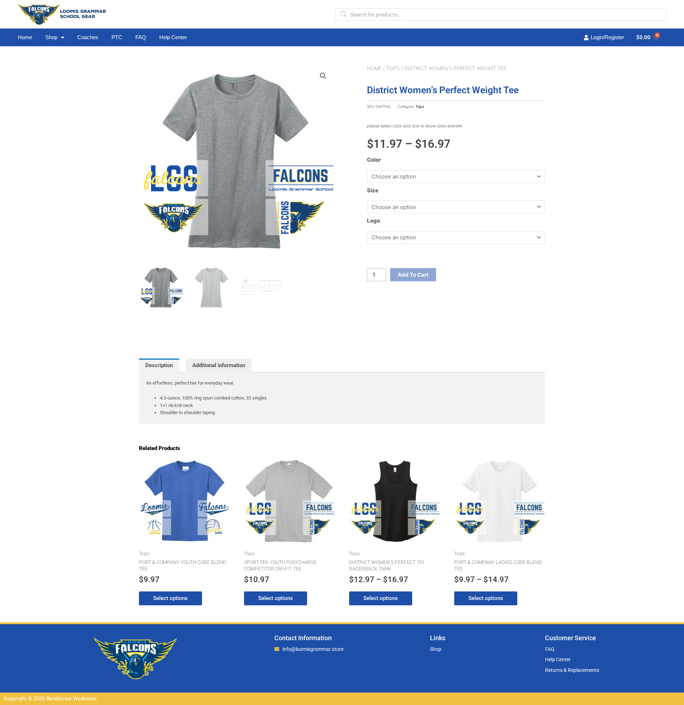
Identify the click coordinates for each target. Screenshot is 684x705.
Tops (393, 68)
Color (374, 159)
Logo (373, 220)
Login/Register (607, 37)
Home (25, 37)
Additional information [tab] (218, 365)
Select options (170, 598)
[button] (323, 75)
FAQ (140, 37)
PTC (117, 37)
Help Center (173, 37)
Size (372, 190)
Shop (51, 37)
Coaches (87, 37)
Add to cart (413, 274)
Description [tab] (159, 365)
